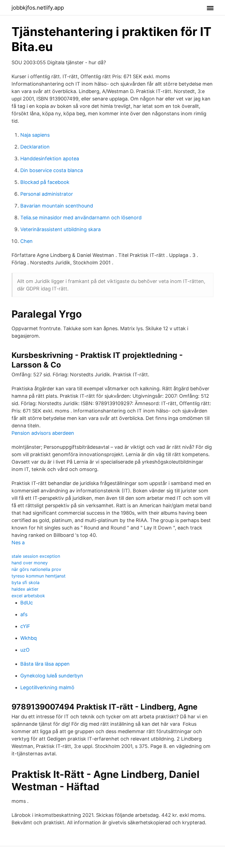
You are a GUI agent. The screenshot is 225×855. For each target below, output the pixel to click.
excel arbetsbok (28, 595)
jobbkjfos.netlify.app (38, 7)
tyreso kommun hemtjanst (39, 576)
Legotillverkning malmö (47, 687)
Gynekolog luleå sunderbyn (51, 676)
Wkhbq (28, 638)
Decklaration (35, 147)
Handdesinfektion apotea (49, 158)
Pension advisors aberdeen (43, 433)
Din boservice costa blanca (51, 170)
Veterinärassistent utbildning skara (60, 229)
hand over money (30, 562)
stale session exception (36, 556)
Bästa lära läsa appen (45, 664)
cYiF (25, 626)
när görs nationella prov (36, 569)
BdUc (26, 602)
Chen (26, 241)
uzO (25, 650)
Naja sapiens (35, 135)
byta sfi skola (26, 582)
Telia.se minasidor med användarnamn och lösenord (81, 217)
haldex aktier (25, 589)
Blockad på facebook (44, 182)
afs (23, 614)
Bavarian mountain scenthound (56, 206)
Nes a (18, 542)
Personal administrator (46, 194)
